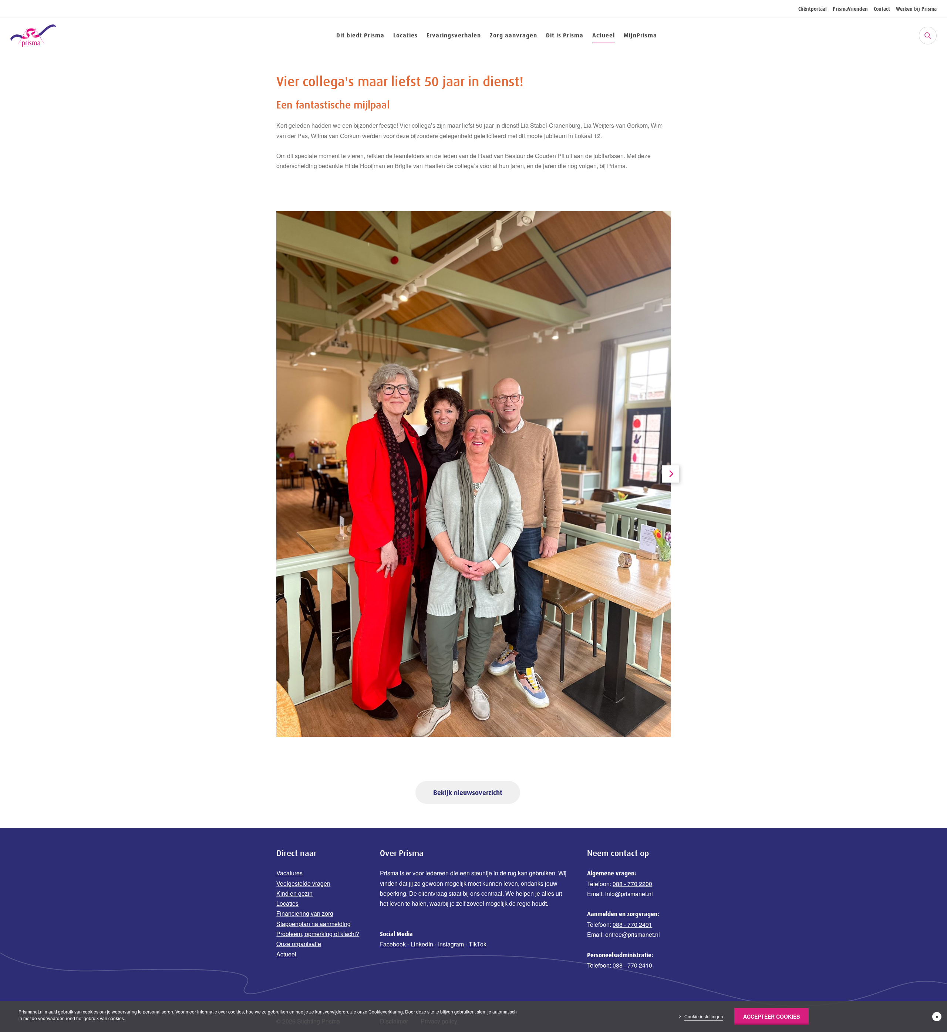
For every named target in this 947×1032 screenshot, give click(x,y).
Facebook (393, 944)
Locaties (405, 35)
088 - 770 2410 (631, 965)
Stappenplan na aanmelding (313, 923)
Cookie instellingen (703, 1016)
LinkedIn (422, 944)
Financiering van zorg (304, 913)
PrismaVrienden (850, 9)
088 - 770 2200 (632, 883)
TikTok (477, 944)
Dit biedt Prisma (360, 35)
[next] (670, 473)
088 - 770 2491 (632, 924)
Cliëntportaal (812, 9)
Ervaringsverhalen (454, 35)
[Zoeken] (928, 35)
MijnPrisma (640, 35)
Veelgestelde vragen (303, 883)
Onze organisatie (298, 943)
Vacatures (289, 873)
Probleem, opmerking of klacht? (317, 933)
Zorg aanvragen (513, 35)
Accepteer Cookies (771, 1016)
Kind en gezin (294, 893)
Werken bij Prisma (916, 9)
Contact (882, 9)
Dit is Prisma (564, 35)
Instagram (451, 944)
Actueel (603, 35)
